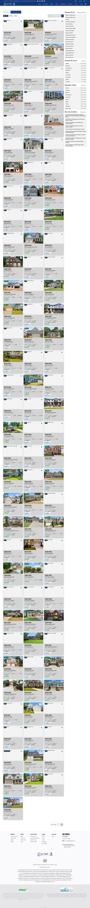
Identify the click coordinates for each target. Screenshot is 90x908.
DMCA (43, 840)
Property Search (14, 836)
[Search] (62, 15)
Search (39, 4)
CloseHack (48, 867)
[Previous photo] (5, 25)
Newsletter (70, 4)
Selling (51, 4)
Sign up (80, 1)
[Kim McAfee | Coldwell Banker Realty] (45, 854)
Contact (81, 4)
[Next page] (62, 824)
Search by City (33, 836)
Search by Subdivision (34, 838)
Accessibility (44, 841)
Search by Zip (33, 839)
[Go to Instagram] (40, 1)
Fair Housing (44, 843)
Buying (56, 4)
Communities (45, 4)
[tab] (5, 16)
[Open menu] (85, 4)
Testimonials (23, 839)
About (76, 4)
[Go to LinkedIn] (44, 1)
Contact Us (23, 838)
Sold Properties (63, 4)
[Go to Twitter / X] (42, 1)
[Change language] (76, 1)
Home (22, 841)
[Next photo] (21, 25)
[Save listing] (21, 21)
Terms (43, 838)
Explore (13, 834)
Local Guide (33, 834)
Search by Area (33, 841)
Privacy (43, 836)
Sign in (84, 1)
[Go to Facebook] (38, 1)
